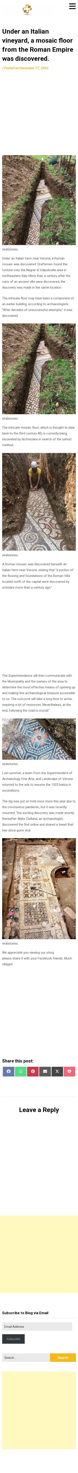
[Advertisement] (39, 113)
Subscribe (13, 1339)
